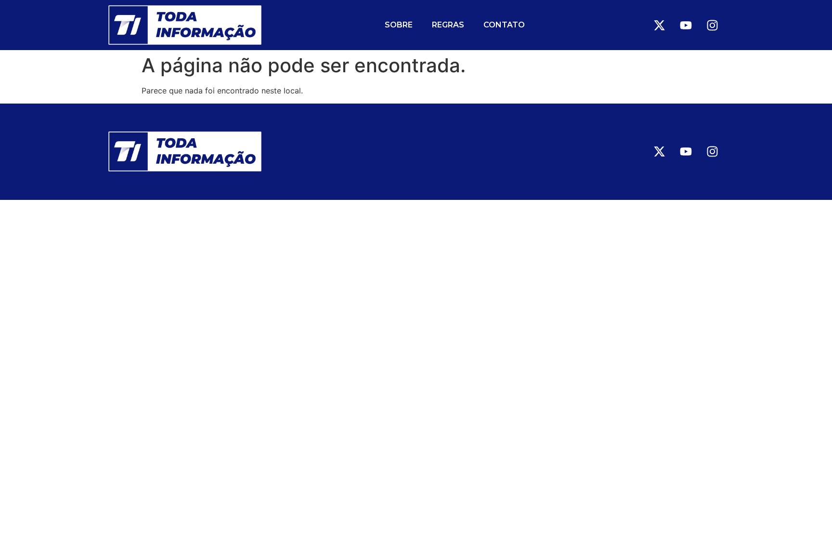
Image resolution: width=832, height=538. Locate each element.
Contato (504, 24)
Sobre (399, 24)
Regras (448, 24)
